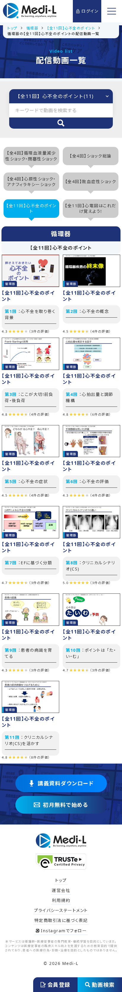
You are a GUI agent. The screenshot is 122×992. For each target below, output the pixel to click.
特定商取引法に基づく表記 (61, 920)
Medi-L (70, 963)
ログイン (89, 11)
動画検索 (103, 984)
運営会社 (61, 890)
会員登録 (58, 984)
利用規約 (61, 900)
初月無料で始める (65, 804)
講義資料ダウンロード (66, 783)
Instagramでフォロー (64, 930)
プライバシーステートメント (61, 910)
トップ (61, 880)
